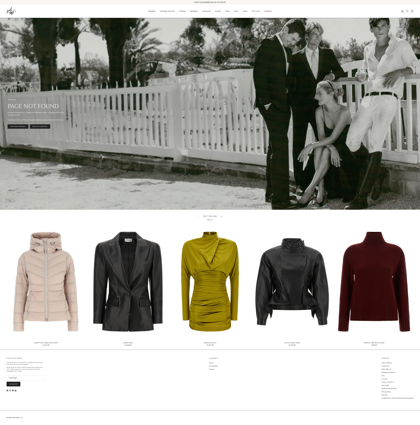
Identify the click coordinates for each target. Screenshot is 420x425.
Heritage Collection (167, 11)
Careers (211, 369)
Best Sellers (210, 216)
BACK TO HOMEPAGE (39, 126)
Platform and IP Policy (389, 388)
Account (384, 379)
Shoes (227, 11)
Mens (236, 11)
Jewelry (218, 11)
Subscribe (13, 384)
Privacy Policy (386, 392)
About (211, 363)
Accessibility (213, 366)
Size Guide (385, 385)
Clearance (268, 11)
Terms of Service (387, 382)
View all (210, 219)
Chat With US (386, 369)
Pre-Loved (256, 11)
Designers (152, 11)
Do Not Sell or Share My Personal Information (397, 398)
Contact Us (385, 366)
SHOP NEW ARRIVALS (18, 126)
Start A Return (387, 363)
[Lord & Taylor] (11, 11)
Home (245, 11)
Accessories (206, 11)
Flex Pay (384, 395)
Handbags (194, 11)
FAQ (383, 376)
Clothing (182, 11)
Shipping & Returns (388, 372)
